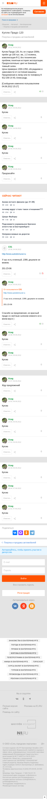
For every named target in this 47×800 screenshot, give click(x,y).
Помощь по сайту (11, 712)
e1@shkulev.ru (31, 775)
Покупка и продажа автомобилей (16, 27)
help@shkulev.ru (20, 784)
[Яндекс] (23, 606)
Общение (5, 24)
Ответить (6, 92)
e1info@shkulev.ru (29, 779)
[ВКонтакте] (15, 532)
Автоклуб (14, 24)
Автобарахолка (25, 24)
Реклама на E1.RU (33, 706)
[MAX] (20, 532)
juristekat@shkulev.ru (10, 782)
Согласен (39, 11)
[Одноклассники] (26, 532)
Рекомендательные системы (13, 786)
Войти (24, 578)
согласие (4, 15)
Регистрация (23, 593)
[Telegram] (32, 532)
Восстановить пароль (23, 585)
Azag (10, 45)
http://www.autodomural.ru (14, 254)
